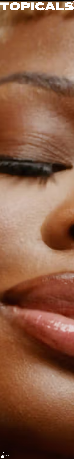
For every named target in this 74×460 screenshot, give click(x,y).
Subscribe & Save (4, 0)
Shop (0, 1)
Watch (4, 1)
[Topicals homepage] (37, 1)
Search (70, 1)
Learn (2, 1)
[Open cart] (73, 1)
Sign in (72, 1)
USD (68, 1)
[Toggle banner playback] (73, 0)
